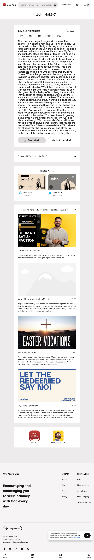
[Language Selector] (77, 4)
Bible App (34, 442)
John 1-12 (60, 192)
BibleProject (27, 195)
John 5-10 (30, 192)
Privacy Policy (8, 539)
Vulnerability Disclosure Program (15, 542)
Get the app (66, 5)
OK (87, 535)
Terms (17, 539)
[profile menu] (86, 4)
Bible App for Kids (58, 442)
